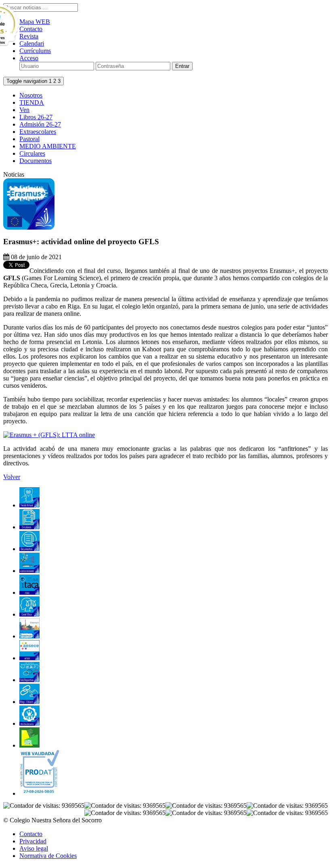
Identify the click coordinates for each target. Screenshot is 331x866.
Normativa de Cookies (48, 855)
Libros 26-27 (35, 117)
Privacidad (32, 841)
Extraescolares (37, 131)
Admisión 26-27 (40, 124)
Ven (24, 109)
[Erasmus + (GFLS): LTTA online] (49, 434)
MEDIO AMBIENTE (47, 146)
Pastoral (29, 138)
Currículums (35, 50)
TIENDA (31, 102)
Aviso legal (33, 848)
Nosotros (30, 95)
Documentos (35, 160)
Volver (11, 476)
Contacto (30, 833)
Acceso (28, 58)
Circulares (32, 153)
